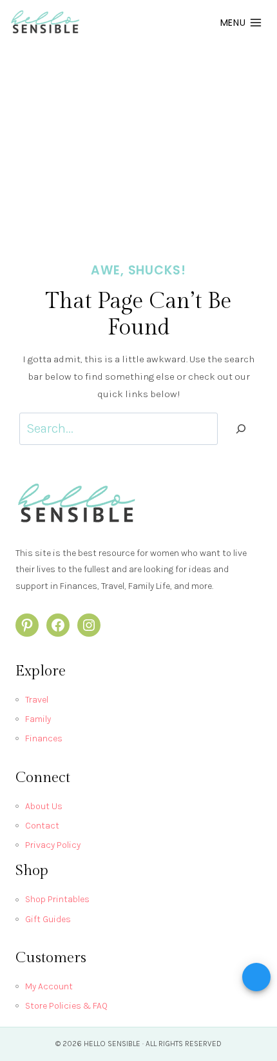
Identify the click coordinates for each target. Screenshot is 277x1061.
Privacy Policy (53, 845)
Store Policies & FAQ (66, 1005)
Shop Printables (57, 899)
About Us (43, 806)
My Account (49, 986)
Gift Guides (48, 919)
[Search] (241, 429)
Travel (36, 699)
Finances (43, 738)
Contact (42, 825)
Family (38, 719)
